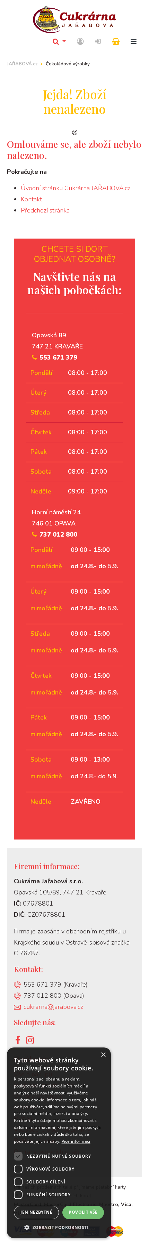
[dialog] (59, 1142)
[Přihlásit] (97, 42)
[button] (59, 1227)
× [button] (103, 1055)
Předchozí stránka (45, 210)
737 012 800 (58, 534)
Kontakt (31, 199)
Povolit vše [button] (83, 1212)
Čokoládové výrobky (68, 64)
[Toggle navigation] (133, 42)
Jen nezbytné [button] (36, 1212)
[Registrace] (80, 42)
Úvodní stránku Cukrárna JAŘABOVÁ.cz (75, 188)
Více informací (76, 1141)
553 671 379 (58, 357)
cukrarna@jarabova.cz (53, 1007)
